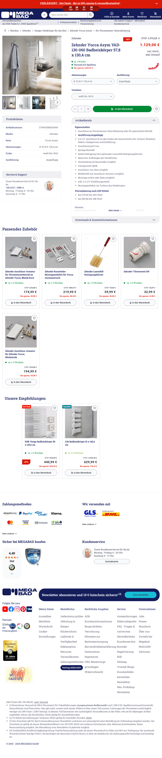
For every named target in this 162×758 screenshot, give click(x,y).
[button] (111, 15)
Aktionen (144, 651)
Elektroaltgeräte (126, 621)
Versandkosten (69, 656)
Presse (142, 621)
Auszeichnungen (127, 616)
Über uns (144, 631)
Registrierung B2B (125, 654)
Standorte (145, 626)
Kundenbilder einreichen (125, 674)
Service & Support (16, 174)
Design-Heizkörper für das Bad (50, 30)
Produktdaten (14, 119)
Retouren (66, 651)
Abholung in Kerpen (67, 624)
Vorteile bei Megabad (145, 639)
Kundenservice (126, 641)
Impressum (91, 656)
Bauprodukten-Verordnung (94, 629)
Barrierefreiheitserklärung (100, 646)
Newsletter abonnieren (81, 595)
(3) (119, 593)
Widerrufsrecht (94, 671)
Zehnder (26, 30)
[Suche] (90, 15)
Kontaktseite (111, 561)
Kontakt (122, 646)
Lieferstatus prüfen (71, 616)
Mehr (89, 717)
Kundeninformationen (98, 621)
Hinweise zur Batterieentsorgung (96, 639)
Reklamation (68, 646)
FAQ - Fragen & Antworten (126, 629)
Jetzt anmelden (141, 595)
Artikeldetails (83, 120)
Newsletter (123, 682)
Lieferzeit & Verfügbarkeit (68, 639)
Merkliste (44, 621)
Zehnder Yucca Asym (81, 30)
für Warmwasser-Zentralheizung (113, 30)
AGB (87, 616)
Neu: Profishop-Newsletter (126, 689)
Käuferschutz (68, 631)
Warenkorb (46, 626)
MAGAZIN (145, 646)
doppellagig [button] (124, 81)
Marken (14, 30)
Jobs (141, 616)
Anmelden (45, 616)
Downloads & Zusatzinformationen (96, 219)
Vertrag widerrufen (71, 667)
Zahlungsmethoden (72, 661)
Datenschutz (92, 651)
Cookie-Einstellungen (47, 634)
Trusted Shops (125, 666)
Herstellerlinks (126, 636)
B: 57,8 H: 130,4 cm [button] (83, 81)
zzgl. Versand (41, 702)
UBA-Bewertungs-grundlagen (95, 664)
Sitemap (122, 661)
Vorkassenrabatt (68, 22)
